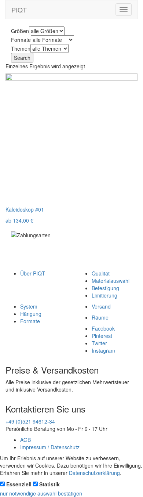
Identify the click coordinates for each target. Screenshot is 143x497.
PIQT (19, 9)
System (28, 306)
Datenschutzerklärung (94, 472)
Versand (101, 306)
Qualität (101, 273)
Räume (100, 317)
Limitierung (104, 295)
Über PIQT (32, 273)
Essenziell (19, 484)
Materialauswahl (110, 280)
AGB (25, 439)
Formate (30, 321)
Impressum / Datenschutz (50, 447)
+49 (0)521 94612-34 (30, 421)
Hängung (30, 313)
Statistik (49, 484)
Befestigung (105, 288)
